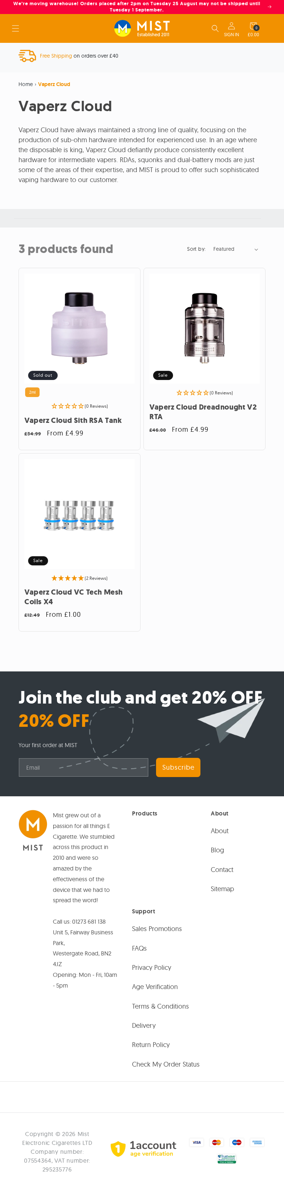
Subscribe (178, 767)
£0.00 (253, 35)
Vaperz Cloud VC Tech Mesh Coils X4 (73, 597)
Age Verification (155, 986)
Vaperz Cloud (54, 84)
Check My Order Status (166, 1064)
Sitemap (222, 889)
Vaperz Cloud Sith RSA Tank (73, 420)
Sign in (231, 35)
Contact (222, 869)
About (220, 831)
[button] (15, 28)
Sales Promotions (157, 928)
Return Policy (151, 1044)
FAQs (139, 948)
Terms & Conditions (160, 1006)
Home (25, 84)
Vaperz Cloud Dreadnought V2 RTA (203, 412)
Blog (217, 850)
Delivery (144, 1025)
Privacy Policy (151, 967)
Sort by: (196, 249)
